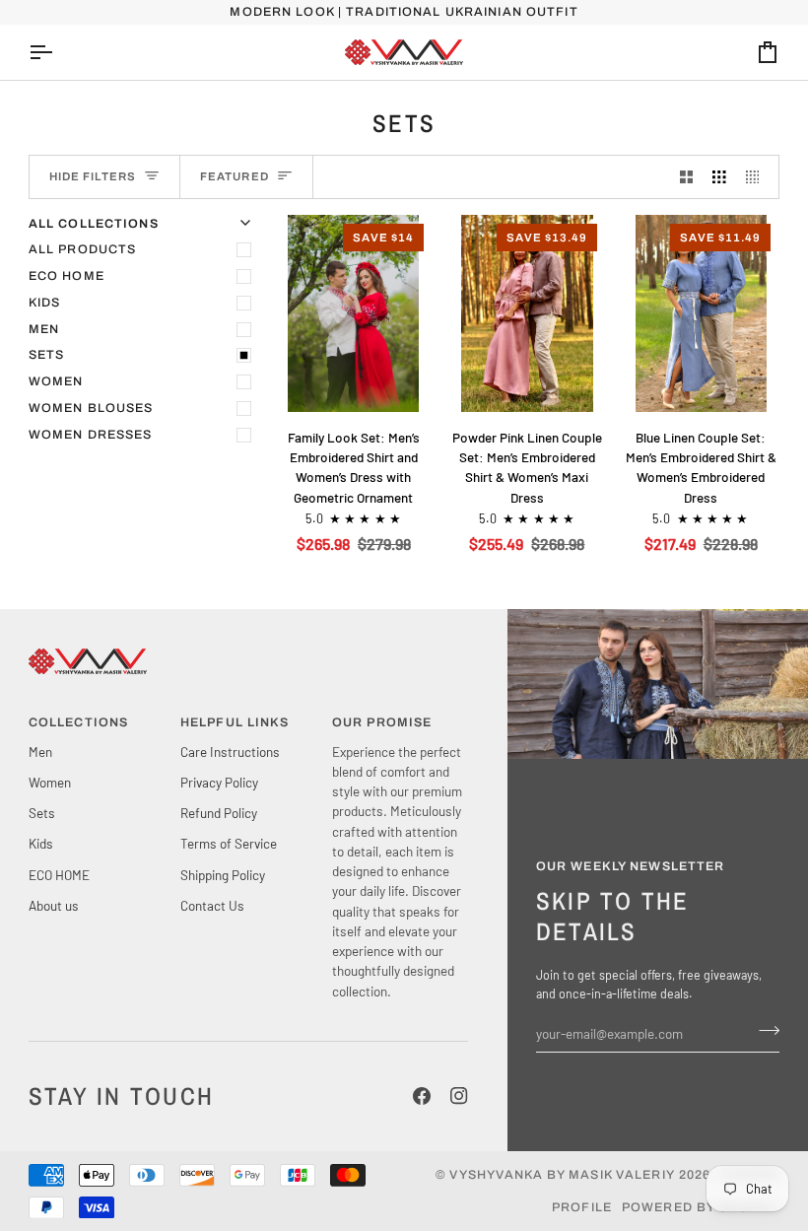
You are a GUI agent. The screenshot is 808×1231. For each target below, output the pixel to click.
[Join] (763, 1031)
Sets (47, 355)
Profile (582, 1207)
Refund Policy (218, 812)
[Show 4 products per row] (757, 177)
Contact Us (212, 905)
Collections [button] (78, 722)
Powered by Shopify (700, 1207)
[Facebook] (422, 1096)
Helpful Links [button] (235, 722)
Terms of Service (228, 843)
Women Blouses (91, 408)
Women (56, 381)
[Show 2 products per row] (687, 177)
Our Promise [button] (382, 722)
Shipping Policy (222, 874)
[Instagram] (459, 1096)
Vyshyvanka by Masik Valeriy (561, 1175)
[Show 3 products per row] (719, 177)
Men (44, 329)
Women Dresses (91, 435)
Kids (45, 302)
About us (54, 905)
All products (83, 249)
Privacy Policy (219, 782)
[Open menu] (58, 52)
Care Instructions (230, 751)
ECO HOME (66, 276)
